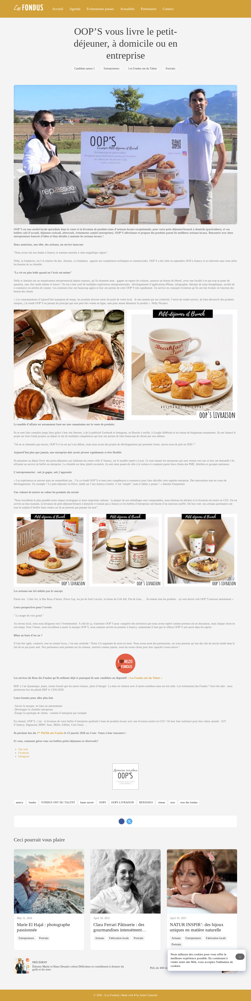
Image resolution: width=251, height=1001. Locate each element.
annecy (19, 802)
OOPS (102, 802)
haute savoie (87, 802)
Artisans (99, 938)
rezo (172, 802)
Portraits (170, 68)
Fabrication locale (119, 938)
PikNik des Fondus (52, 733)
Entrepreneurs (111, 68)
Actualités (127, 9)
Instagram (23, 756)
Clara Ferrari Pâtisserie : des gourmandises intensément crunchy (118, 930)
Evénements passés (100, 9)
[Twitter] (129, 821)
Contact (168, 9)
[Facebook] (122, 821)
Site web (23, 749)
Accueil (57, 9)
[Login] (233, 9)
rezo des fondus (188, 802)
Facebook (23, 752)
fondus (32, 802)
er (39, 732)
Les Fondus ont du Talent (142, 68)
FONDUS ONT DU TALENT (58, 802)
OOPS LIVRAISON (122, 802)
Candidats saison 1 (84, 68)
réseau (161, 802)
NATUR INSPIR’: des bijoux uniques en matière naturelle (197, 927)
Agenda (74, 9)
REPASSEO (146, 802)
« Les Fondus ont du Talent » (144, 677)
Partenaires (148, 9)
